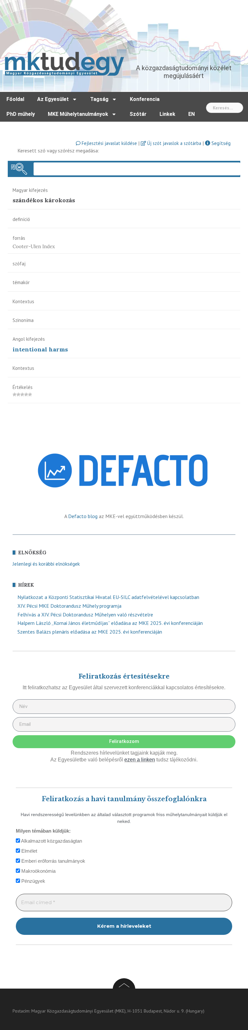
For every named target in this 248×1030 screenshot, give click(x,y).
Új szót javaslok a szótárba (173, 143)
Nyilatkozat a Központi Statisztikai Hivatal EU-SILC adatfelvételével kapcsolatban (108, 597)
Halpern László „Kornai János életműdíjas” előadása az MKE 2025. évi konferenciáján (110, 623)
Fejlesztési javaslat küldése (108, 143)
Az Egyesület (53, 99)
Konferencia (145, 99)
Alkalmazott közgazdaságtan (51, 841)
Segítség (220, 143)
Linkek (167, 114)
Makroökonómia (38, 871)
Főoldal (15, 99)
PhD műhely (20, 114)
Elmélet (28, 851)
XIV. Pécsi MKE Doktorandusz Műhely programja (69, 606)
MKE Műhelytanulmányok (78, 114)
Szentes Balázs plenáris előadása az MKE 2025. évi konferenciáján (89, 631)
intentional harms (40, 349)
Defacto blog (83, 516)
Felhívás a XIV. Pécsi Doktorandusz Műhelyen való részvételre (85, 614)
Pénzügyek (32, 881)
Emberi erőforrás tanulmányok (52, 861)
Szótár (138, 114)
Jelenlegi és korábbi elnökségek (46, 563)
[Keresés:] (224, 108)
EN (191, 114)
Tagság (99, 99)
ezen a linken (139, 759)
